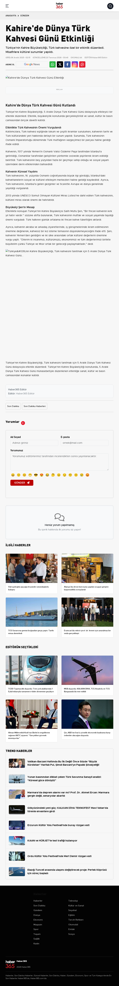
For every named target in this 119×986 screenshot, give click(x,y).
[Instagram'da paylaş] (74, 64)
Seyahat (72, 910)
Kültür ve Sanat (76, 905)
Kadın (36, 943)
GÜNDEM (24, 15)
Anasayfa (11, 15)
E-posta (65, 437)
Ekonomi (38, 919)
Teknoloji (73, 900)
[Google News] (32, 64)
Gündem (37, 910)
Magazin (37, 924)
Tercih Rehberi (75, 919)
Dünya (36, 915)
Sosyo (71, 934)
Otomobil (73, 924)
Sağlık (36, 938)
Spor (36, 929)
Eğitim (71, 915)
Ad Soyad (15, 437)
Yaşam (37, 934)
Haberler (37, 900)
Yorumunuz (16, 450)
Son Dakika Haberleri (35, 406)
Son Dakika (13, 406)
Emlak (71, 929)
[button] (7, 6)
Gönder (20, 482)
